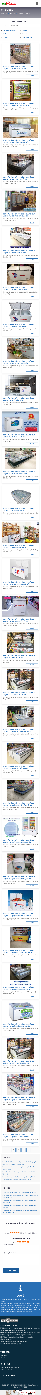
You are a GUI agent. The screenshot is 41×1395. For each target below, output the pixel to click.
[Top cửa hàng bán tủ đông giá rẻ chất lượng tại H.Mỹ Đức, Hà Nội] (20, 385)
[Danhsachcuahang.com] (9, 3)
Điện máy (12, 13)
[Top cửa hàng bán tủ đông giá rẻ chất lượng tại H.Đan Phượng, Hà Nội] (20, 569)
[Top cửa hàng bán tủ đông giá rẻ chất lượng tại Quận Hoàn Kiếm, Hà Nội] (20, 901)
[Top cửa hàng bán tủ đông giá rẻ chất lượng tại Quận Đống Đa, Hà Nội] (20, 1011)
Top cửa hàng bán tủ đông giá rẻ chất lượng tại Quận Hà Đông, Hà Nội (19, 988)
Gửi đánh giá (11, 1270)
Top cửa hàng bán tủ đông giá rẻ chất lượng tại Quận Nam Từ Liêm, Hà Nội (19, 804)
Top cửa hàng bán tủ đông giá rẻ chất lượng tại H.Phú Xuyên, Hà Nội (19, 362)
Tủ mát (24, 34)
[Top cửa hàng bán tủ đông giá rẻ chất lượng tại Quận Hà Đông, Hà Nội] (20, 974)
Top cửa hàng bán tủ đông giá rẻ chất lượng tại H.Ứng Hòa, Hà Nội (19, 68)
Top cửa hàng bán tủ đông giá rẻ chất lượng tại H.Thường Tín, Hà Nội (19, 141)
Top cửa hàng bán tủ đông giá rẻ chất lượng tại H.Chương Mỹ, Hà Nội (19, 620)
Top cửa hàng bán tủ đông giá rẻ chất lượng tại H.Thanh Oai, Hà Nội (19, 215)
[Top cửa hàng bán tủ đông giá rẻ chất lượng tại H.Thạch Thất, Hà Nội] (20, 91)
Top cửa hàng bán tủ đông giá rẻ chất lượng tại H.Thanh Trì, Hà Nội (19, 178)
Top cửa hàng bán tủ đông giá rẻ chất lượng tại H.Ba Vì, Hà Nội (19, 657)
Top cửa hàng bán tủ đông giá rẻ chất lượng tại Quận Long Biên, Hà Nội (19, 841)
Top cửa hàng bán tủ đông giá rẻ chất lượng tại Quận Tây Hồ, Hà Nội (19, 767)
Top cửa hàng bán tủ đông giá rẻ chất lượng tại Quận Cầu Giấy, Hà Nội (19, 1062)
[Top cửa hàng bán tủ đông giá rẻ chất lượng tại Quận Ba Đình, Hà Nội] (20, 1122)
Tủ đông (28, 13)
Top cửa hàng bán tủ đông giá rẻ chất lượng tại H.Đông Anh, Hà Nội (19, 546)
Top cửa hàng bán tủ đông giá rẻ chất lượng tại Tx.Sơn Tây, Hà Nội (19, 694)
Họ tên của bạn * (8, 1244)
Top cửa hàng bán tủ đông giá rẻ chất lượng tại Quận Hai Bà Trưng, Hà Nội (19, 951)
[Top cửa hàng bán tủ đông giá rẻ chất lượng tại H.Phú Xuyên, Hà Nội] (20, 348)
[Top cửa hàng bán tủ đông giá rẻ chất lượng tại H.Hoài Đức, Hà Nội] (20, 459)
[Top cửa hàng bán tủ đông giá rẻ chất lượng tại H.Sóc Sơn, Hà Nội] (20, 238)
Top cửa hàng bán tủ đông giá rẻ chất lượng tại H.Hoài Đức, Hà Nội (19, 473)
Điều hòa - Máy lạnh (9, 30)
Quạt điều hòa (27, 37)
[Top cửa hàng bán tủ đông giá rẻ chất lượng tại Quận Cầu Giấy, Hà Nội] (20, 1048)
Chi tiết (32, 75)
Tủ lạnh (24, 30)
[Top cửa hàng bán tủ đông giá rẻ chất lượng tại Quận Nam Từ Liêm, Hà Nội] (20, 790)
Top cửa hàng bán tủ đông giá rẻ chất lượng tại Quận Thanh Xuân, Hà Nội (19, 730)
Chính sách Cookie (6, 1370)
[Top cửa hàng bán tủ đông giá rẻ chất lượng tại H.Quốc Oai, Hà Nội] (20, 275)
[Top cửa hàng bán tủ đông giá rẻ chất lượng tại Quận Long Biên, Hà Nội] (20, 827)
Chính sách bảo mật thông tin (9, 1367)
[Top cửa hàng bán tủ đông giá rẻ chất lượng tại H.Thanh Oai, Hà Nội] (20, 201)
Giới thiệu (3, 1355)
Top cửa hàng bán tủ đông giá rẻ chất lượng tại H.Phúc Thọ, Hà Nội (19, 325)
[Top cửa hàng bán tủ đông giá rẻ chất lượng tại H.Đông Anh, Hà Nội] (20, 532)
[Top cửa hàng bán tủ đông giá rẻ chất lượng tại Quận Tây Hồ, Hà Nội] (20, 753)
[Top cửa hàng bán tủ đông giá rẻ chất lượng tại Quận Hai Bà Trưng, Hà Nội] (20, 938)
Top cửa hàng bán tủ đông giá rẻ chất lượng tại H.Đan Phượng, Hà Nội (19, 583)
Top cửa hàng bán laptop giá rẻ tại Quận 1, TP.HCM (19, 1177)
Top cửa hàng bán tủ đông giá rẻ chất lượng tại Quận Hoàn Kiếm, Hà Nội (19, 915)
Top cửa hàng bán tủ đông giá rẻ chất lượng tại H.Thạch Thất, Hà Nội (19, 104)
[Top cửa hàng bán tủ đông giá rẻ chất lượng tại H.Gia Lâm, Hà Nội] (20, 496)
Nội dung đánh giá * (9, 1253)
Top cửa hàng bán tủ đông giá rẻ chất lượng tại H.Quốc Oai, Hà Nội (19, 289)
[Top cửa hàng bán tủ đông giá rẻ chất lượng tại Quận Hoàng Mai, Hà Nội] (20, 864)
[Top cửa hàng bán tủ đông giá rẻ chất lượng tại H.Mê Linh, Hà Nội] (20, 422)
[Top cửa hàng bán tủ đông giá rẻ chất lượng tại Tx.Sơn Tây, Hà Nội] (20, 680)
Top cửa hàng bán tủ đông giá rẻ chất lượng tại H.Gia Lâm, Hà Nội (19, 510)
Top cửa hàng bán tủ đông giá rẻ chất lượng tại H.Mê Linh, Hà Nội (19, 436)
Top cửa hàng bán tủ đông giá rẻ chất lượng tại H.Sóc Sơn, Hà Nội (19, 252)
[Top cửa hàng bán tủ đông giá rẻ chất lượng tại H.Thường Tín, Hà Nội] (20, 127)
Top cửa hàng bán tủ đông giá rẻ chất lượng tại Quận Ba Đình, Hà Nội (19, 1136)
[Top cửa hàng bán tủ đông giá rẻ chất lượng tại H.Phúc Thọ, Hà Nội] (20, 311)
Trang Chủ (4, 13)
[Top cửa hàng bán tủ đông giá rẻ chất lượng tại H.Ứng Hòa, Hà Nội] (20, 54)
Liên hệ (2, 1358)
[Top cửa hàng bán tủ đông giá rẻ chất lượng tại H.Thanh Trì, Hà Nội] (20, 164)
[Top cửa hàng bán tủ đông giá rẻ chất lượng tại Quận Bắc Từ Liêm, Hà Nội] (20, 1085)
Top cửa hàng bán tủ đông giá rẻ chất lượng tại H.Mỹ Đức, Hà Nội (19, 399)
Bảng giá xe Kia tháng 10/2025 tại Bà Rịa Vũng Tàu (19, 1192)
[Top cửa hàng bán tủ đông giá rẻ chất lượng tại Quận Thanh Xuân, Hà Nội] (20, 717)
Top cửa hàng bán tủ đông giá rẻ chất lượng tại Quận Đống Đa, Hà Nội (19, 1025)
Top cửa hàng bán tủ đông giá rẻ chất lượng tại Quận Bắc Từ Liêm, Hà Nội (19, 1099)
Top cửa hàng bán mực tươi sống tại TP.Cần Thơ (18, 1179)
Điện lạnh (20, 13)
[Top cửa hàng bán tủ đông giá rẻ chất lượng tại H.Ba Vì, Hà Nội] (20, 643)
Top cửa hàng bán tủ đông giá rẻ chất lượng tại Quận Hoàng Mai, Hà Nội (19, 878)
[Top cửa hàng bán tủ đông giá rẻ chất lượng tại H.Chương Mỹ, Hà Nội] (20, 606)
